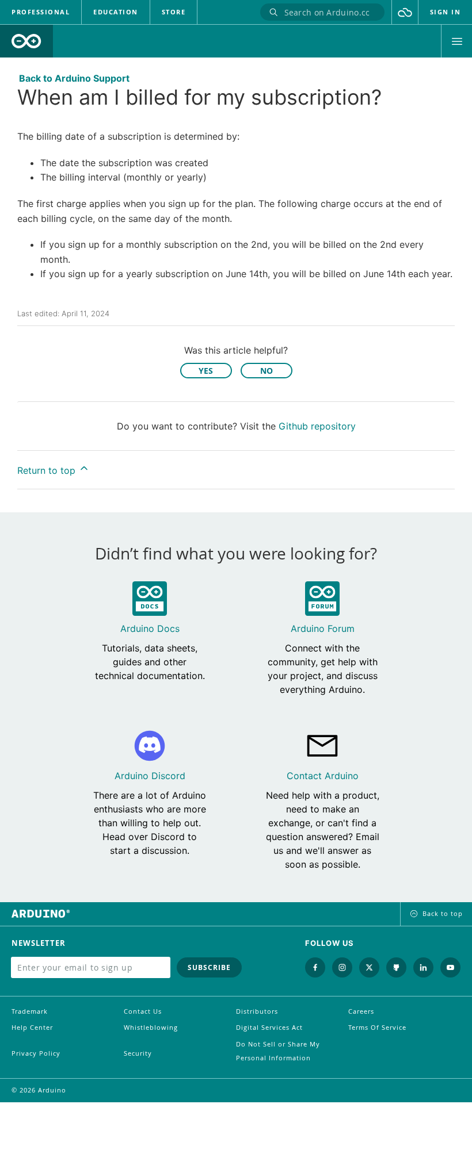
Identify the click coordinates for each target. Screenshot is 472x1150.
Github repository (317, 426)
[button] (405, 12)
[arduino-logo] (26, 41)
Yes (206, 370)
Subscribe (209, 967)
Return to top (47, 470)
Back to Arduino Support (74, 78)
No (266, 370)
